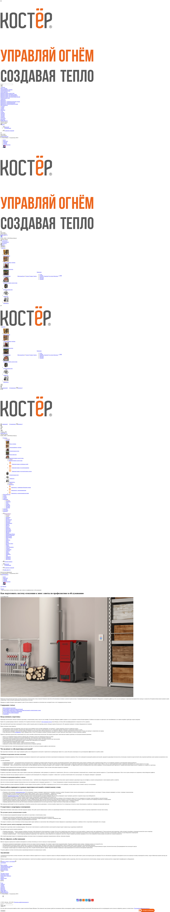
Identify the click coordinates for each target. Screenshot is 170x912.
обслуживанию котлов (47, 721)
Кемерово (8, 528)
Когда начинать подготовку (9, 708)
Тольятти (8, 550)
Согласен (3, 910)
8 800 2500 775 (4, 120)
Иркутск (8, 525)
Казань (7, 526)
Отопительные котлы (5, 867)
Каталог (7, 440)
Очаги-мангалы (4, 868)
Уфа (7, 555)
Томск (7, 551)
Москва (7, 532)
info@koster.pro (5, 136)
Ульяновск (8, 554)
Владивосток (9, 519)
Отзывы (2, 885)
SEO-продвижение (9, 903)
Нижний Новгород (10, 535)
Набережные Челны (10, 534)
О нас (2, 883)
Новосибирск (9, 537)
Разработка (2, 903)
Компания (8, 501)
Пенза (7, 541)
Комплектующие (4, 869)
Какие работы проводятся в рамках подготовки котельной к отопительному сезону (22, 710)
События (3, 884)
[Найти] (2, 86)
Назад (8, 439)
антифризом (18, 732)
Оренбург (8, 540)
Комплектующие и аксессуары (15, 460)
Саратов (8, 548)
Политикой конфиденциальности (141, 908)
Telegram (5, 142)
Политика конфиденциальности (21, 902)
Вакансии (3, 887)
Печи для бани (4, 865)
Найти (2, 906)
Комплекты (11, 484)
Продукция (3, 862)
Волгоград (8, 520)
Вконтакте (5, 141)
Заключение (6, 713)
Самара (7, 546)
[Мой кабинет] (1, 386)
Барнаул (7, 518)
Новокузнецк (9, 536)
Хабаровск (8, 556)
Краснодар (8, 529)
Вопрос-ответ (4, 878)
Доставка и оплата (5, 873)
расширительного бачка (13, 795)
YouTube (5, 143)
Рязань (7, 544)
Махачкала (8, 531)
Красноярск (8, 530)
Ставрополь (8, 549)
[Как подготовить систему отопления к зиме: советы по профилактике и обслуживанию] (67, 696)
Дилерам (3, 886)
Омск (7, 538)
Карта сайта (3, 890)
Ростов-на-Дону (9, 543)
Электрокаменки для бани (6, 866)
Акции (2, 879)
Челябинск (8, 557)
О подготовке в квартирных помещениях (12, 711)
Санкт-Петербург (10, 547)
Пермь (7, 542)
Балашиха (8, 517)
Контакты (3, 889)
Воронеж (8, 522)
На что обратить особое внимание (11, 712)
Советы (2, 877)
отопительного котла (20, 792)
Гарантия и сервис (5, 874)
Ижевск (7, 524)
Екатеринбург (9, 523)
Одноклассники (6, 144)
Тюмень (7, 553)
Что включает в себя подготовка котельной (13, 709)
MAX (4, 140)
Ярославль (8, 559)
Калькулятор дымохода (6, 875)
